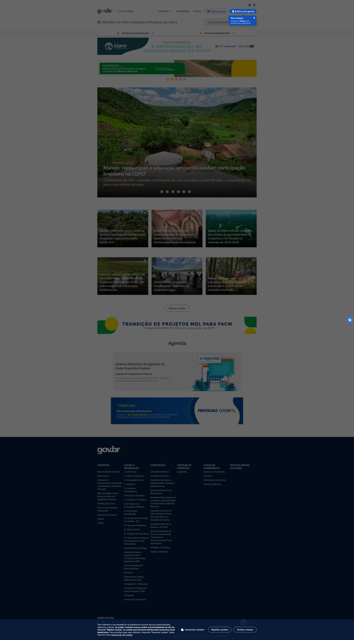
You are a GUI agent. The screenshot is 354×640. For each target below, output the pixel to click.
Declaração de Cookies (121, 634)
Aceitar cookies (245, 629)
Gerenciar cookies (194, 629)
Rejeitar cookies (219, 629)
